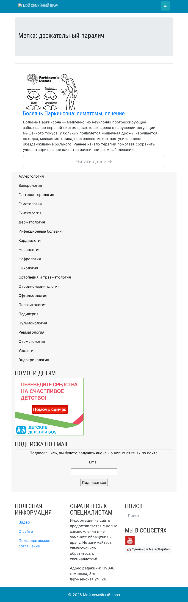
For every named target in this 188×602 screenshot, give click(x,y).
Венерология (30, 185)
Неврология (29, 249)
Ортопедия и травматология (45, 277)
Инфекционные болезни (40, 231)
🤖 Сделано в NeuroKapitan (148, 549)
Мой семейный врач (40, 5)
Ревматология (31, 332)
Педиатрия (29, 314)
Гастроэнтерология (36, 194)
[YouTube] (130, 540)
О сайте (26, 531)
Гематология (30, 203)
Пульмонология (33, 323)
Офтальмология (33, 295)
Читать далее (94, 161)
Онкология (28, 268)
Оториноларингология (39, 286)
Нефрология (30, 258)
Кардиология (30, 240)
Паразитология (32, 304)
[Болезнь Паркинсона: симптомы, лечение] (51, 90)
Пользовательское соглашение (36, 543)
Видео (24, 522)
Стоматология (32, 341)
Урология (27, 350)
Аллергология (31, 176)
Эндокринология (34, 359)
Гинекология (30, 213)
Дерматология (32, 222)
